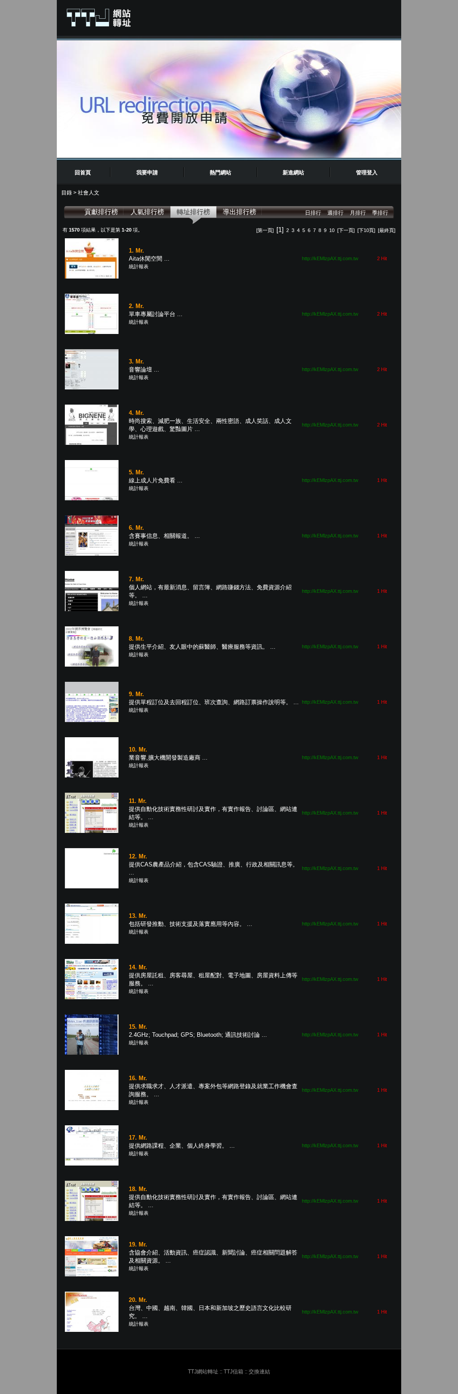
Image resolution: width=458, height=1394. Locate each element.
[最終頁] (386, 230)
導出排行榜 (239, 211)
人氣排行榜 (147, 211)
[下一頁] (346, 230)
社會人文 (88, 193)
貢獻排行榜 (101, 211)
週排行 (335, 213)
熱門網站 (220, 172)
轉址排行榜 (193, 211)
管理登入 (366, 172)
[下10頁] (366, 230)
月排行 (358, 213)
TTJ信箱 (233, 1372)
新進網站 (293, 172)
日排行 (313, 213)
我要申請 (147, 172)
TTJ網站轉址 (203, 1372)
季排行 (380, 213)
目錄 (67, 193)
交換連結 (259, 1372)
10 (332, 230)
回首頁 (83, 172)
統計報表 (138, 266)
